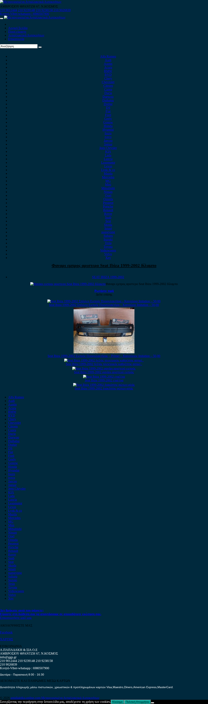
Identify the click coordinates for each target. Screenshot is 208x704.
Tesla (108, 243)
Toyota (108, 246)
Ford (108, 115)
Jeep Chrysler (108, 148)
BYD (108, 74)
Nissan (108, 192)
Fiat (108, 111)
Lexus (108, 166)
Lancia (108, 159)
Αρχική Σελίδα (17, 28)
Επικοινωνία (16, 39)
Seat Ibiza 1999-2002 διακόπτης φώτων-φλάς (104, 388)
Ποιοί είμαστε (17, 31)
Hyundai (108, 129)
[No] (152, 702)
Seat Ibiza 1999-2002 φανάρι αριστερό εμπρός (104, 372)
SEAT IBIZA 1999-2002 (108, 277)
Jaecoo (108, 140)
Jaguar (108, 144)
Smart (108, 228)
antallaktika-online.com (26, 698)
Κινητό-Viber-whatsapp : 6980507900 (24, 13)
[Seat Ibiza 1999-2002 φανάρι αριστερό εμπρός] (103, 368)
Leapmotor (108, 162)
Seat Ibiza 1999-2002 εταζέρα (104, 380)
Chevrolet (108, 82)
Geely (108, 118)
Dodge (108, 104)
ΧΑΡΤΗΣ (6, 639)
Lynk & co (108, 170)
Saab (108, 217)
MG (108, 181)
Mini (108, 184)
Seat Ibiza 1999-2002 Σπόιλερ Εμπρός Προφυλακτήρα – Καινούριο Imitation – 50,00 (104, 305)
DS (108, 107)
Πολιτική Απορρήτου (137, 701)
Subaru (108, 235)
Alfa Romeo (108, 56)
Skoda (108, 224)
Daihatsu (108, 100)
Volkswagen (108, 250)
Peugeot (108, 203)
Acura (108, 67)
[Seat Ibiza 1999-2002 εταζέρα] (104, 376)
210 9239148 (26, 10)
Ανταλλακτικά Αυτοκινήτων (26, 35)
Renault (108, 210)
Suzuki (108, 239)
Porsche (108, 206)
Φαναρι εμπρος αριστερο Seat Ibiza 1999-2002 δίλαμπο (104, 265)
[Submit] (40, 47)
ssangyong (108, 232)
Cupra (108, 89)
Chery (108, 78)
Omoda (108, 199)
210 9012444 (8, 10)
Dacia (108, 93)
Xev (108, 257)
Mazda (108, 173)
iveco (108, 137)
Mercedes (108, 177)
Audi (108, 60)
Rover (108, 213)
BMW (108, 71)
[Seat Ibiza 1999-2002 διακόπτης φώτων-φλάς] (104, 384)
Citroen (108, 85)
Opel (108, 195)
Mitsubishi (108, 188)
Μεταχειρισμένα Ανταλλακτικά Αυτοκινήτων (70, 698)
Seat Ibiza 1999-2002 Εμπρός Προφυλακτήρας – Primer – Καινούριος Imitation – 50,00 (104, 356)
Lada (108, 155)
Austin (108, 63)
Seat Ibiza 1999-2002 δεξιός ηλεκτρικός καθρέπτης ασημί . (104, 364)
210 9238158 (45, 10)
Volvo (108, 254)
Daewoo (108, 96)
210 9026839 (62, 10)
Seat (108, 221)
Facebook (6, 632)
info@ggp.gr (8, 657)
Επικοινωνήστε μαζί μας (16, 617)
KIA (108, 151)
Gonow (108, 122)
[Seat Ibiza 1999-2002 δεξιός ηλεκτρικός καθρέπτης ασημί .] (104, 360)
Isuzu (108, 133)
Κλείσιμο (117, 701)
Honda (108, 126)
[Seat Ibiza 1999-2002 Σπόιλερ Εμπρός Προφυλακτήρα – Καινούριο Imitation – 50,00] (103, 301)
